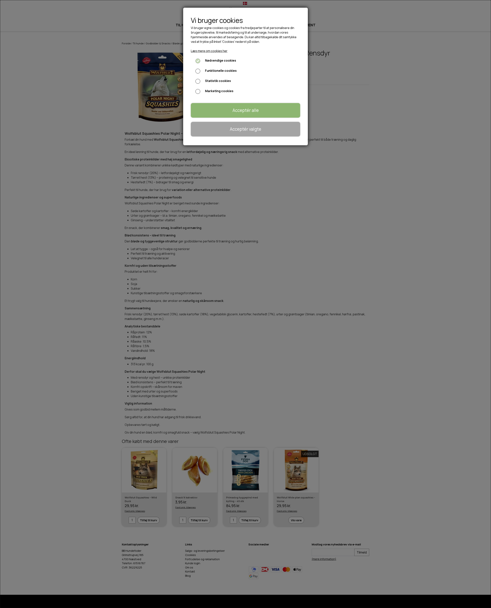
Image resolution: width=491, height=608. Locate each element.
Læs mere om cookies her (209, 51)
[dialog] (245, 304)
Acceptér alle (245, 110)
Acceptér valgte (245, 129)
